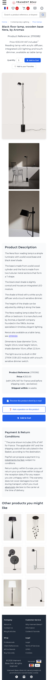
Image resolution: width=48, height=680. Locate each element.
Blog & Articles (10, 631)
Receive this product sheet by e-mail (24, 401)
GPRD (27, 649)
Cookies (28, 653)
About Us (7, 624)
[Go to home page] (24, 3)
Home (4, 22)
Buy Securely (9, 653)
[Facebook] (16, 677)
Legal (27, 642)
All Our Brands (9, 649)
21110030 (13, 336)
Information (30, 628)
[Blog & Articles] (34, 8)
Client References (11, 646)
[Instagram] (24, 677)
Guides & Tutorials (32, 631)
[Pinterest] (31, 677)
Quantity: (11, 60)
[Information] (41, 8)
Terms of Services (32, 646)
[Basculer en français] (6, 8)
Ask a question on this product (24, 409)
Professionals (9, 642)
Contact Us (8, 628)
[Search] (43, 15)
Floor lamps (37, 22)
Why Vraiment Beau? (33, 624)
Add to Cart (34, 60)
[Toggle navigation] (4, 4)
